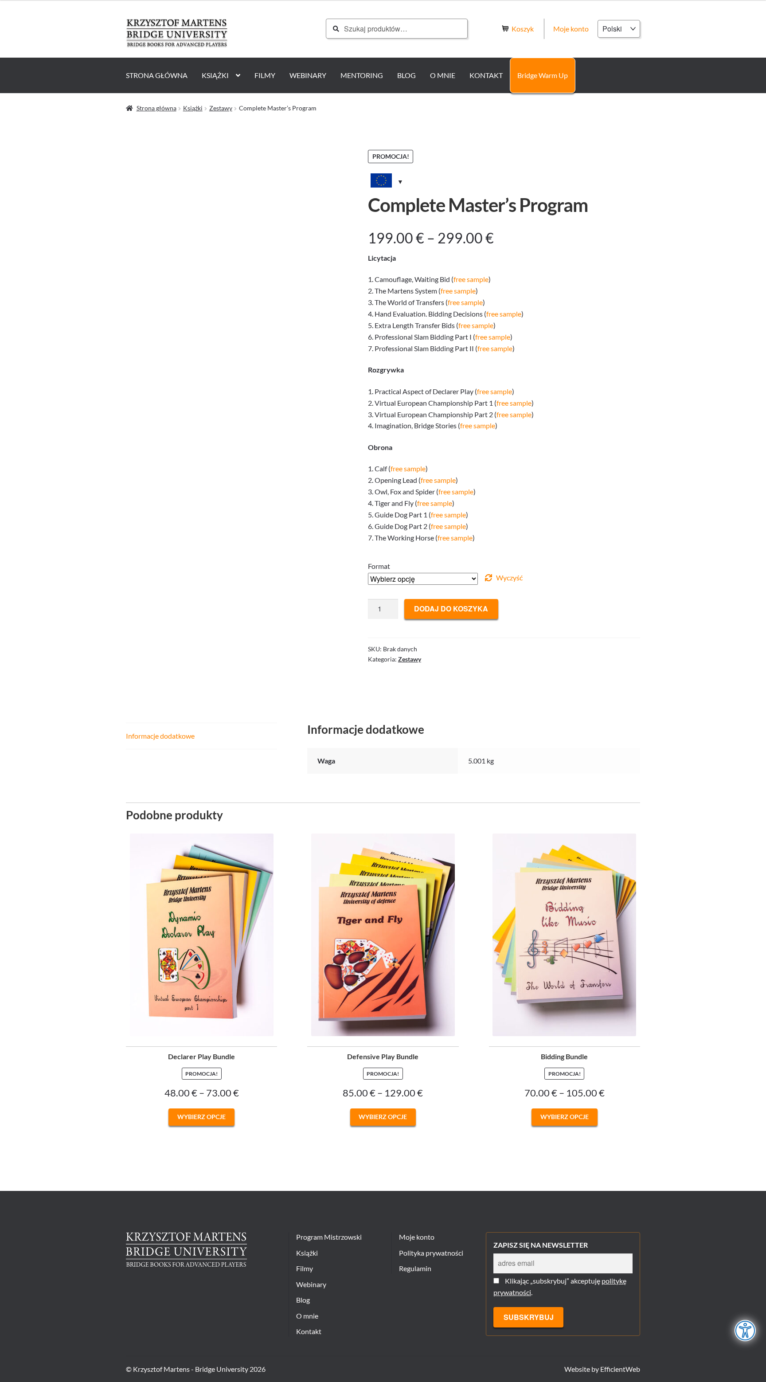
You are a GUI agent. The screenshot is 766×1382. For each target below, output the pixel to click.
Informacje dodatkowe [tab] (160, 736)
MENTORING (361, 75)
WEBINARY (307, 75)
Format (379, 566)
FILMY (264, 75)
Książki (193, 108)
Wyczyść (509, 577)
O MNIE (442, 75)
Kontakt (308, 1331)
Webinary (311, 1284)
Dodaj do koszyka (451, 608)
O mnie (307, 1316)
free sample (471, 279)
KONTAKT (486, 75)
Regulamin (415, 1268)
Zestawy (220, 108)
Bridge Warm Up (542, 75)
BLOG (406, 75)
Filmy (304, 1268)
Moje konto (571, 28)
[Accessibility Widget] (745, 1330)
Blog (303, 1300)
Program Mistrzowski (329, 1237)
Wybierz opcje (201, 1116)
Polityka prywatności (431, 1253)
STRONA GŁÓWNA (157, 75)
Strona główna (156, 108)
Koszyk (523, 28)
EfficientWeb (620, 1369)
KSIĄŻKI (215, 75)
